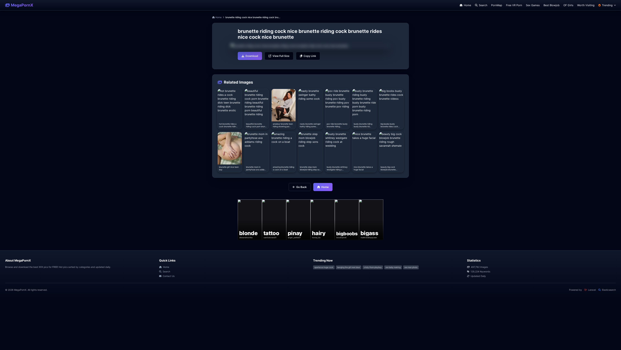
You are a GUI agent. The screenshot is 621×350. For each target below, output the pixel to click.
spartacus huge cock (323, 267)
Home (218, 17)
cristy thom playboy (373, 267)
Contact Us (168, 276)
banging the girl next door (348, 267)
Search (166, 271)
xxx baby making (393, 267)
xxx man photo (410, 267)
